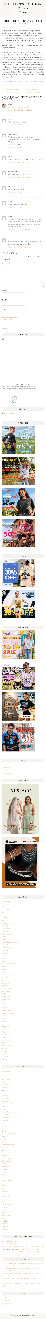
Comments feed (7, 770)
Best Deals (5, 915)
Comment (6, 264)
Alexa (3, 904)
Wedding (5, 1051)
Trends (4, 1037)
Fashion (4, 939)
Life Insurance (7, 991)
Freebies (5, 953)
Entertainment (7, 934)
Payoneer (5, 1007)
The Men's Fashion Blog (23, 6)
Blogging (5, 917)
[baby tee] (18, 689)
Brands (4, 920)
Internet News (6, 983)
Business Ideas (7, 923)
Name (4, 291)
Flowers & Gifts (7, 950)
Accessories (6, 901)
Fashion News (6, 945)
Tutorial (4, 1040)
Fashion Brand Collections (10, 942)
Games (4, 958)
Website (4, 309)
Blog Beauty (31, 1316)
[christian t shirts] (18, 454)
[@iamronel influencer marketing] (14, 402)
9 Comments (6, 81)
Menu (24, 12)
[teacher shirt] (18, 658)
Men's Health (6, 999)
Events (4, 937)
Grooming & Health (8, 964)
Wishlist (4, 1054)
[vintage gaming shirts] (18, 751)
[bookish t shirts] (18, 515)
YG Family (5, 1056)
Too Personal (6, 1035)
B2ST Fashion (6, 909)
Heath (4, 972)
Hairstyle (5, 966)
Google (4, 961)
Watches (4, 1048)
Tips (3, 1032)
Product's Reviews (8, 1013)
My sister (41, 81)
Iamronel (5, 977)
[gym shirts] (18, 720)
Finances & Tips (7, 948)
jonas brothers (7, 988)
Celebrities (5, 928)
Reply (10, 110)
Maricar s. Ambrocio (9, 1246)
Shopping (5, 1021)
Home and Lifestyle (8, 975)
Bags (3, 912)
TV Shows (5, 1043)
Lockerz (4, 994)
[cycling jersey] (18, 546)
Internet (4, 980)
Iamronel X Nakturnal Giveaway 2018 (30, 1246)
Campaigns (5, 926)
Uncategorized (7, 1046)
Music (4, 1002)
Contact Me (12, 1241)
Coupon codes (6, 931)
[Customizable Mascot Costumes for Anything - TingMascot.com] (9, 413)
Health (4, 969)
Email (4, 300)
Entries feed (6, 768)
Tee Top (4, 1029)
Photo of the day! (23, 81)
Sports (4, 1024)
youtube (4, 1059)
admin (29, 24)
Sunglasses (5, 1027)
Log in (4, 765)
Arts (3, 907)
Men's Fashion (6, 997)
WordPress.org (7, 773)
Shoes (4, 1018)
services (4, 1016)
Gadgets (4, 956)
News (3, 1005)
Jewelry (4, 986)
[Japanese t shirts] (18, 485)
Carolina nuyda (7, 1252)
